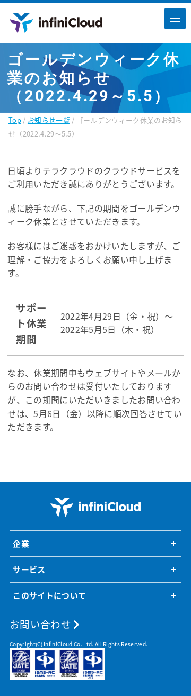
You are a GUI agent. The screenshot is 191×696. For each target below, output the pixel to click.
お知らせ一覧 (49, 120)
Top (14, 120)
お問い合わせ (41, 624)
